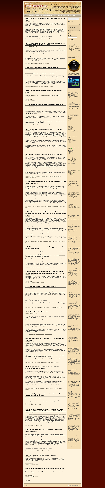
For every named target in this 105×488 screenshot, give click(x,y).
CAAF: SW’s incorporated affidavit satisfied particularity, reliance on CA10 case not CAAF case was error (45, 44)
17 (70, 29)
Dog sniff (30, 282)
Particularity (43, 63)
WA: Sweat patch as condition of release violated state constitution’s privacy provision (42, 367)
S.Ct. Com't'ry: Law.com (72, 161)
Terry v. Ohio (71, 302)
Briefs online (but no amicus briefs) (73, 157)
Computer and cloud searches (34, 38)
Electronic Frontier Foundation (73, 206)
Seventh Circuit (70, 122)
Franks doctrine (31, 149)
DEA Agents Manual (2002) (72, 181)
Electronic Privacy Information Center (74, 209)
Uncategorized (31, 464)
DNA (40, 38)
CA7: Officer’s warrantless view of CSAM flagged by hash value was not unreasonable (44, 247)
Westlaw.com (70, 173)
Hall (36, 21)
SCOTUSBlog (70, 152)
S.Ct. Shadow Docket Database (73, 114)
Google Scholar (70, 139)
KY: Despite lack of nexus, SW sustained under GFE (41, 287)
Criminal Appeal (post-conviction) (73, 210)
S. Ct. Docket (70, 153)
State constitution (59, 388)
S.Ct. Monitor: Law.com (72, 160)
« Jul (68, 33)
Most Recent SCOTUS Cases (63, 15)
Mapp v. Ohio (70, 284)
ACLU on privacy (71, 204)
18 (72, 29)
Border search (31, 425)
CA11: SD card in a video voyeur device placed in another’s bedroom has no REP (43, 430)
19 (74, 29)
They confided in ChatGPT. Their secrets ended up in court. (39, 95)
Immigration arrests (32, 63)
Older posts (27, 480)
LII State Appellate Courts (72, 143)
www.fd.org (70, 175)
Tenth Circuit (70, 126)
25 (72, 30)
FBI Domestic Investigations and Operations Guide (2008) (73, 179)
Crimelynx (69, 168)
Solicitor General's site (71, 154)
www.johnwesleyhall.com (72, 97)
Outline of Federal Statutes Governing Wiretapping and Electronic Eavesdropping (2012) (74, 194)
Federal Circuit (70, 129)
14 (77, 27)
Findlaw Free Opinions (71, 146)
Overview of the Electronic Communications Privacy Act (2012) (73, 192)
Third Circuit (70, 118)
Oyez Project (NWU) (71, 158)
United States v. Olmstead (72, 368)
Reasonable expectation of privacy (47, 176)
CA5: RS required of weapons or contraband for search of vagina (45, 468)
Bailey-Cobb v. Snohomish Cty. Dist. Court (46, 372)
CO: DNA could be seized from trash (36, 312)
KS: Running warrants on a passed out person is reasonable (44, 154)
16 (68, 29)
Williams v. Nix (70, 272)
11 (72, 27)
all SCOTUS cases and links (34, 15)
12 (74, 27)
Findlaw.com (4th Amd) (72, 172)
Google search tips (71, 141)
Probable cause (45, 86)
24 (70, 30)
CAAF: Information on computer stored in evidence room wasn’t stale (45, 19)
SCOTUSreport (70, 155)
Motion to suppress (39, 124)
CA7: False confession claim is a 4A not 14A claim (40, 455)
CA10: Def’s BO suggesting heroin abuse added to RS (42, 68)
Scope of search (62, 206)
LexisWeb (69, 142)
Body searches (31, 388)
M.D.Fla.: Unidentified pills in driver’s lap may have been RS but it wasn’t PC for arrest (45, 182)
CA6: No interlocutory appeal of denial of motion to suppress (44, 105)
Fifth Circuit (70, 120)
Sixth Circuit (70, 121)
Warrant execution (58, 149)
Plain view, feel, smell (38, 86)
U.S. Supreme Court (71, 113)
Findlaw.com (70, 171)
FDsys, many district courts (72, 131)
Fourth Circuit (70, 119)
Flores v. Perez (60, 377)
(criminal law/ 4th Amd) (73, 170)
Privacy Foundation (71, 205)
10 (70, 27)
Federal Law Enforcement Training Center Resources (73, 177)
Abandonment (31, 334)
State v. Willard (28, 159)
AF (78, 133)
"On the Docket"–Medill (72, 159)
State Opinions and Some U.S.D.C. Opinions (48, 15)
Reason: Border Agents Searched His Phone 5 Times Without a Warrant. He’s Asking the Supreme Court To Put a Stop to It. (44, 410)
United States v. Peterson (47, 345)
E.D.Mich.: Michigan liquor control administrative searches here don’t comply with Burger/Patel (45, 394)
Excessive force (43, 206)
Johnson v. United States (72, 435)
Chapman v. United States (72, 332)
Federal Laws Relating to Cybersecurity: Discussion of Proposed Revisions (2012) (74, 201)
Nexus (44, 124)
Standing (41, 450)
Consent (38, 362)
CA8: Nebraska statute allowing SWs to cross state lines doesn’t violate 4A (45, 339)
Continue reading (29, 99)
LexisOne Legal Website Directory (73, 166)
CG (69, 135)
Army (76, 133)
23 (68, 30)
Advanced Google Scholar (72, 140)
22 (79, 29)
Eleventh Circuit (70, 127)
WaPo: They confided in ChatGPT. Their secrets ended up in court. (43, 91)
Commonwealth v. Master (51, 294)
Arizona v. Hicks (71, 340)
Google (75, 165)
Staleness (42, 38)
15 (79, 27)
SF (70, 135)
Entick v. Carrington (71, 308)
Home (26, 15)
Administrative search (32, 404)
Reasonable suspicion (51, 149)
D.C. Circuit (70, 128)
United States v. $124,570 (72, 381)
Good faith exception (32, 267)
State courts (70, 136)
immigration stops (44, 149)
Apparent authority (32, 241)
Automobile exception (32, 206)
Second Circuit (70, 117)
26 (74, 30)
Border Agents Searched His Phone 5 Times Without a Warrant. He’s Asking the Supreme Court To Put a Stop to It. (45, 414)
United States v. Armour (58, 24)
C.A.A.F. (74, 133)
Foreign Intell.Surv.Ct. (71, 130)
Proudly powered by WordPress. (74, 485)
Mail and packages (32, 86)
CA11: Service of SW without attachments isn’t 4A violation (43, 129)
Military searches (38, 63)
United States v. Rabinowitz (72, 324)
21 (77, 29)
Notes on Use (72, 15)
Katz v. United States (71, 353)
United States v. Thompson (48, 136)
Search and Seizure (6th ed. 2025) (73, 96)
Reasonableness (28, 177)
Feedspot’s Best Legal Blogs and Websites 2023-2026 (73, 57)
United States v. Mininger (35, 444)
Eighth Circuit (70, 124)
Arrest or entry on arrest (32, 176)
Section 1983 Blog (71, 213)
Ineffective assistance (32, 124)
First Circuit (70, 116)
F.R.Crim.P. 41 (70, 174)
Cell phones (39, 176)
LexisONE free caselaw (71, 144)
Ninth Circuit (70, 125)
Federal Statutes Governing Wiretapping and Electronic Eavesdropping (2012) (72, 197)
